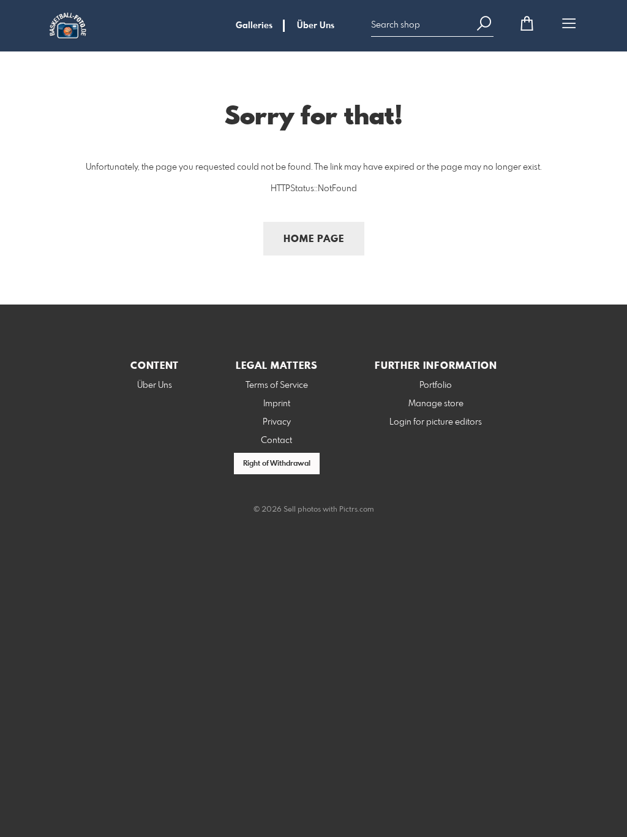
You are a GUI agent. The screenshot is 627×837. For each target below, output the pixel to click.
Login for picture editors (435, 422)
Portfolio (435, 385)
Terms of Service (277, 385)
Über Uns (315, 25)
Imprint (276, 404)
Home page (313, 239)
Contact (276, 440)
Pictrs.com (356, 509)
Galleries (254, 25)
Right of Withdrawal (276, 464)
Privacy (277, 422)
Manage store (436, 404)
